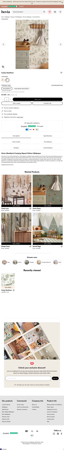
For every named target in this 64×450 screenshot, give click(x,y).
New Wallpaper (6, 414)
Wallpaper (7, 17)
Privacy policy (50, 414)
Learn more (20, 117)
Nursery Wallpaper (27, 17)
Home (2, 17)
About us (34, 404)
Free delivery (48, 142)
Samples (16, 148)
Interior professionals (22, 407)
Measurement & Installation (54, 404)
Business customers (22, 409)
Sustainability (35, 407)
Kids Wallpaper (18, 17)
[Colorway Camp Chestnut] (3, 80)
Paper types (50, 407)
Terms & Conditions (52, 412)
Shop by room (6, 416)
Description (16, 136)
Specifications (48, 136)
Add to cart (38, 99)
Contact (34, 409)
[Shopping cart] (55, 11)
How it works (16, 142)
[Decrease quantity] (3, 99)
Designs (12, 17)
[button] (49, 11)
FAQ (48, 421)
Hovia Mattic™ (7, 88)
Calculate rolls (47, 103)
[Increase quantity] (10, 99)
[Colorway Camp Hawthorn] (7, 80)
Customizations (47, 148)
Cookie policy (50, 419)
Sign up (55, 378)
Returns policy (51, 416)
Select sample (16, 103)
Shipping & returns (52, 409)
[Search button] (44, 12)
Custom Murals (6, 404)
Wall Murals (5, 409)
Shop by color (5, 419)
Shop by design (6, 421)
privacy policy (39, 385)
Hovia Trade (20, 404)
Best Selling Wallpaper (8, 412)
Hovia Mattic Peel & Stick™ (21, 88)
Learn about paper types (57, 85)
